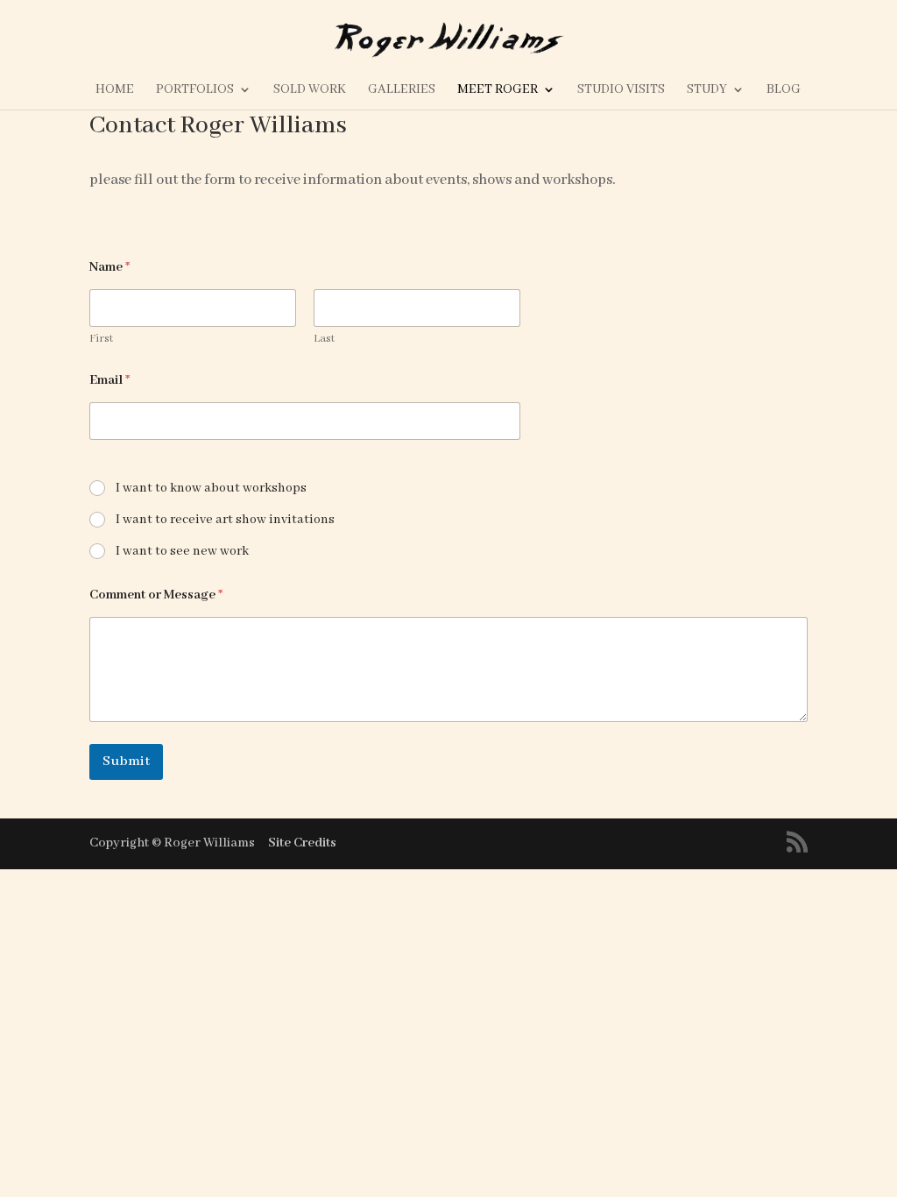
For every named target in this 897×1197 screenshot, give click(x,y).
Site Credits (302, 843)
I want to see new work (182, 551)
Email (109, 380)
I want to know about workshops (211, 488)
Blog (783, 90)
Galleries (401, 90)
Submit (126, 761)
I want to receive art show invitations (225, 520)
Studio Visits (621, 90)
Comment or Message (155, 595)
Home (114, 90)
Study (707, 90)
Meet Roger (497, 90)
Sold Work (309, 90)
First (101, 338)
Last (324, 338)
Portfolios (195, 90)
